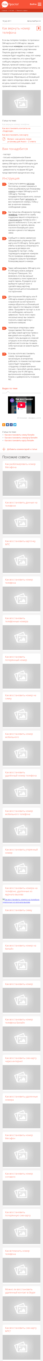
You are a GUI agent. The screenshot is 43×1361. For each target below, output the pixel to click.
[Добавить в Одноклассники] (3, 424)
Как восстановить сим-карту (15, 135)
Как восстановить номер (19, 984)
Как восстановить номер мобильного (19, 735)
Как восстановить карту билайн (19, 440)
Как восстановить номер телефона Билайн (19, 1021)
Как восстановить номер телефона (19, 581)
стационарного (15, 220)
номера (11, 191)
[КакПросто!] (10, 4)
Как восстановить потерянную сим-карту (18, 1214)
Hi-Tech (12, 10)
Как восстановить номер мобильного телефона (19, 812)
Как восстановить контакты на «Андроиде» (16, 129)
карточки (31, 183)
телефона (12, 214)
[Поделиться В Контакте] (7, 424)
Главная (4, 10)
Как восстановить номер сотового (19, 1175)
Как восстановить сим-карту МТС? (21, 1329)
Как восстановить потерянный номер (16, 658)
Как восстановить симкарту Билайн (21, 437)
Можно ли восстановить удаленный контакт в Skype (20, 1291)
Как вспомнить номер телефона (17, 1252)
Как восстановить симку (18, 910)
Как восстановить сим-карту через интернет (21, 1059)
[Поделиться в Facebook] (11, 424)
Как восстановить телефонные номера (16, 620)
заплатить (29, 199)
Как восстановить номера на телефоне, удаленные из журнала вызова (21, 891)
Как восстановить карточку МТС (20, 542)
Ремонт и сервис (21, 10)
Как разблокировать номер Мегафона (20, 465)
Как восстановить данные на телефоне (21, 504)
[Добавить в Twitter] (14, 424)
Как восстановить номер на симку (20, 697)
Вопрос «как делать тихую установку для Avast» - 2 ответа (21, 140)
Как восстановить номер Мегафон (19, 1137)
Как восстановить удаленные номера (21, 1098)
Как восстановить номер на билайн (20, 947)
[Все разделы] (39, 4)
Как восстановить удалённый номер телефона (21, 774)
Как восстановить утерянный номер (21, 851)
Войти (33, 4)
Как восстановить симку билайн (19, 434)
